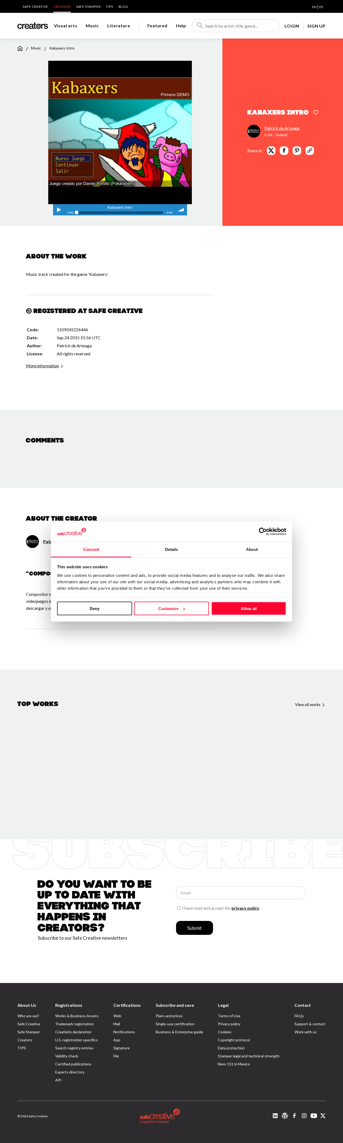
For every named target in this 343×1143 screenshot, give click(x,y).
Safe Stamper (88, 7)
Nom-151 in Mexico (234, 1064)
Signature (121, 1048)
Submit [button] (194, 928)
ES (321, 7)
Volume (181, 209)
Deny (94, 608)
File (116, 1056)
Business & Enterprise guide (179, 1032)
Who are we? (28, 1016)
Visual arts (65, 25)
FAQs (299, 1016)
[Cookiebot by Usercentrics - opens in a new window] (262, 532)
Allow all (249, 608)
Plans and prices (169, 1016)
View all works (308, 704)
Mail (116, 1024)
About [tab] (252, 549)
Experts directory (69, 1072)
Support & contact (310, 1024)
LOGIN (292, 25)
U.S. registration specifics (76, 1040)
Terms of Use (229, 1016)
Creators (61, 7)
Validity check (66, 1056)
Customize (168, 608)
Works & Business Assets (77, 1016)
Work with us (305, 1032)
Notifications (124, 1032)
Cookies (225, 1032)
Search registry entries (74, 1048)
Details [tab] (171, 549)
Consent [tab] (91, 549)
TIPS (109, 7)
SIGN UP (316, 25)
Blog (123, 7)
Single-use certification (175, 1024)
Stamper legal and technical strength (248, 1056)
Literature (118, 25)
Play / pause (58, 209)
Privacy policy (229, 1024)
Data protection (231, 1048)
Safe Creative (35, 7)
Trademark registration (74, 1024)
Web (117, 1016)
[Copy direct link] (309, 150)
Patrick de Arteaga (281, 127)
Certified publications (73, 1064)
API (58, 1080)
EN (314, 7)
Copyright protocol (234, 1040)
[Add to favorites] (315, 113)
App (116, 1040)
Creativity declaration (73, 1032)
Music (92, 25)
